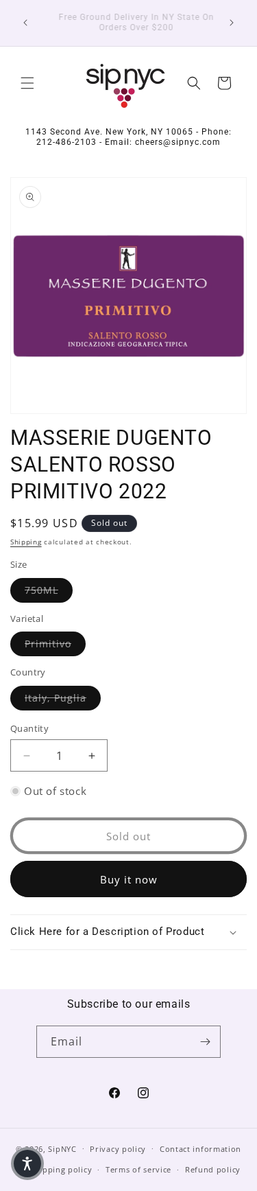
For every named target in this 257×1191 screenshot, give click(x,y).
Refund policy (213, 1169)
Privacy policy (118, 1149)
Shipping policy (61, 1169)
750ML (49, 590)
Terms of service (138, 1169)
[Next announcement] (232, 23)
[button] (27, 83)
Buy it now (129, 879)
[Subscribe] (205, 1042)
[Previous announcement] (25, 23)
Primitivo (55, 643)
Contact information (200, 1149)
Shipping (26, 541)
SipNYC (62, 1148)
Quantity (29, 728)
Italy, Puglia (63, 697)
